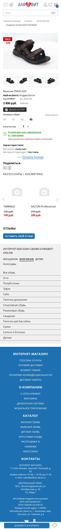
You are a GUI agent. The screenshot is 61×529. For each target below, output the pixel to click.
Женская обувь (30, 422)
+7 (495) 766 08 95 (11, 5)
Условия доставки (30, 365)
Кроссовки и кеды (30, 436)
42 (22, 119)
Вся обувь (9, 272)
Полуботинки (11, 283)
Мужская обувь (30, 426)
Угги (5, 278)
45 (31, 119)
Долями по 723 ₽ (17, 109)
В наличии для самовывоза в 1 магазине (24, 134)
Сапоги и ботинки (14, 332)
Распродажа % (30, 441)
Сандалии (9, 316)
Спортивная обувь (14, 305)
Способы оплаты (30, 360)
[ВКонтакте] (5, 168)
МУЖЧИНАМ (26, 259)
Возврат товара (30, 370)
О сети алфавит (30, 393)
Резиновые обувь (14, 310)
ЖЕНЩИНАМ (10, 259)
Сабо (6, 294)
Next (57, 199)
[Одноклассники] (9, 168)
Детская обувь (30, 431)
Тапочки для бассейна (16, 321)
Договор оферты (30, 379)
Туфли (6, 288)
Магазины (30, 398)
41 (13, 119)
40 (4, 119)
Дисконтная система (30, 403)
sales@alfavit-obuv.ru (34, 477)
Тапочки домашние (15, 299)
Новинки (30, 446)
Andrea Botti (19, 95)
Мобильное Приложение (30, 408)
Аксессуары (9, 263)
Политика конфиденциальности (30, 375)
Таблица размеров (51, 115)
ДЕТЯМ (39, 259)
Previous (4, 199)
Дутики (7, 337)
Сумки (7, 326)
